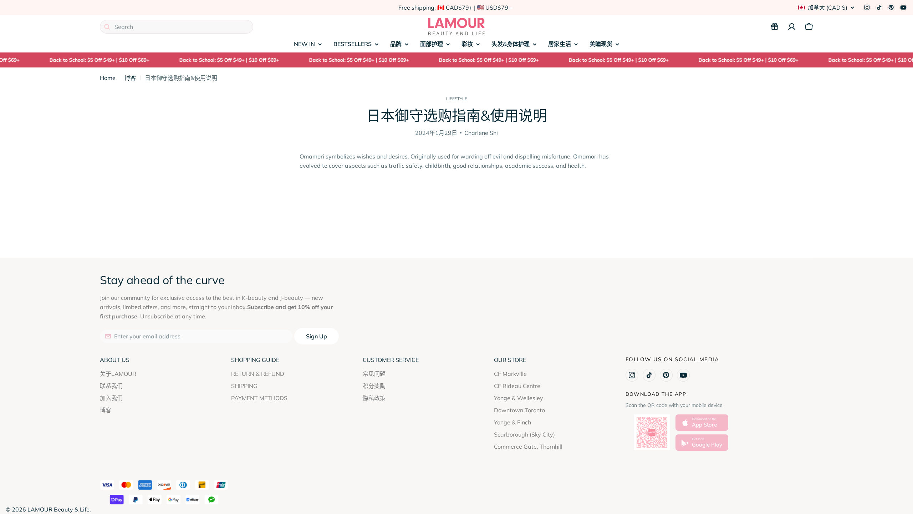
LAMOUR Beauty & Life (58, 509)
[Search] (107, 27)
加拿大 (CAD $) (827, 7)
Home (108, 77)
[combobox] (176, 27)
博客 (130, 77)
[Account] (791, 26)
